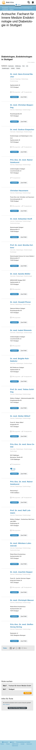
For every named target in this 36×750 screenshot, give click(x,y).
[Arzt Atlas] (11, 3)
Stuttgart (12, 9)
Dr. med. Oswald (20, 302)
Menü (19, 4)
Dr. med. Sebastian (21, 219)
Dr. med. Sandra (20, 274)
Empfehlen (14, 97)
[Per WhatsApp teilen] (17, 648)
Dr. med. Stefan (20, 416)
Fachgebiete (5, 8)
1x (14, 469)
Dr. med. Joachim (21, 572)
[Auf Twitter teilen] (14, 648)
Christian (19, 191)
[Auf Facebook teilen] (11, 648)
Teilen (5, 648)
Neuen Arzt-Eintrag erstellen (17, 708)
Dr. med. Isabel (21, 330)
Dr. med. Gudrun (22, 129)
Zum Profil (23, 97)
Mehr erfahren (6, 704)
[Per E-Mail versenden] (19, 648)
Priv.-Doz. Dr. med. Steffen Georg (21, 625)
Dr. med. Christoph (22, 600)
